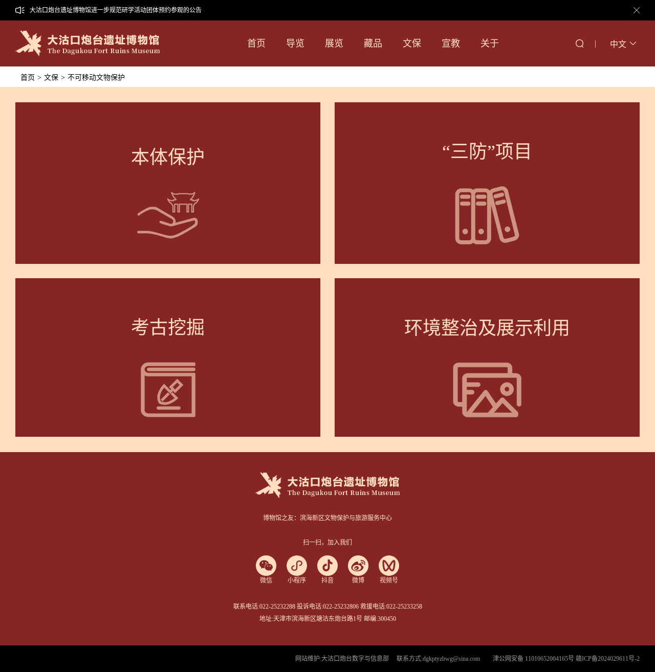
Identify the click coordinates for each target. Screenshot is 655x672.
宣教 (451, 43)
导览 (295, 43)
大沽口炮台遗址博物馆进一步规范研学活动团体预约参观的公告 (116, 10)
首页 (256, 43)
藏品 (373, 43)
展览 (334, 43)
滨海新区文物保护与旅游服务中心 (346, 518)
